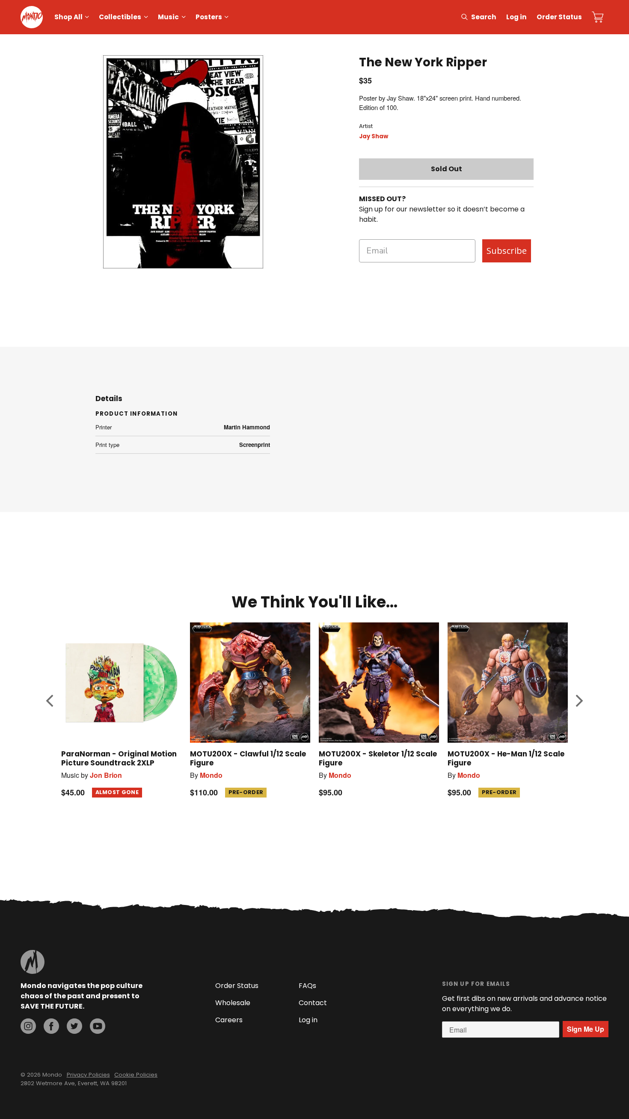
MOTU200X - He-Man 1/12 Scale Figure (506, 758)
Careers (229, 1020)
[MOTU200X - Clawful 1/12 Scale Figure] (250, 682)
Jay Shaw (373, 136)
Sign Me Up (585, 1029)
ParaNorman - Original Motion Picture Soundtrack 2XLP (119, 758)
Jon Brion (106, 775)
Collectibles (120, 16)
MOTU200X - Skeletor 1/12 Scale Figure (378, 758)
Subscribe (507, 250)
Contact (313, 1003)
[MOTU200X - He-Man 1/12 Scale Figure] (508, 682)
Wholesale (232, 1003)
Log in (516, 16)
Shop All (68, 16)
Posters (209, 16)
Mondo (211, 775)
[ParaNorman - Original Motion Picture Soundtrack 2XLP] (121, 682)
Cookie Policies (135, 1075)
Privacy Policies (88, 1075)
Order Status (559, 16)
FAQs (307, 986)
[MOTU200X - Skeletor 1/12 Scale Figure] (379, 682)
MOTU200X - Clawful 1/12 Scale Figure (248, 758)
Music (168, 16)
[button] (50, 700)
